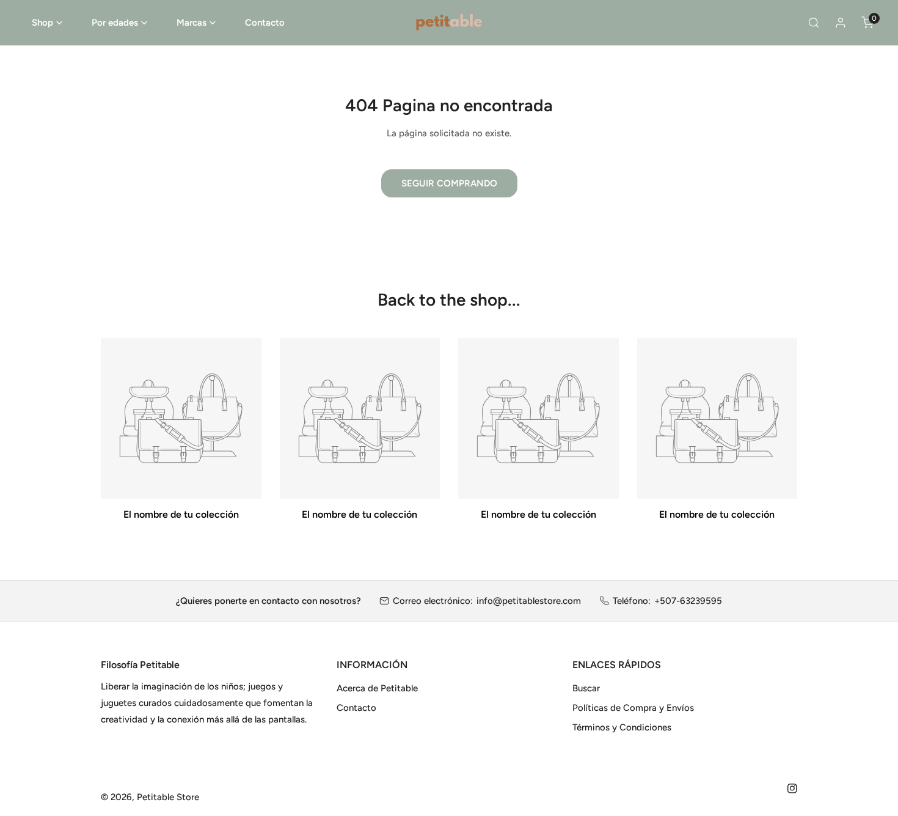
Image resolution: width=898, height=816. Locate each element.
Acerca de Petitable (377, 688)
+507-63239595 (688, 600)
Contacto (356, 707)
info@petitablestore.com (528, 600)
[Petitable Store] (449, 22)
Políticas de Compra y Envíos (633, 707)
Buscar (586, 688)
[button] (47, 23)
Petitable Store (168, 797)
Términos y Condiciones (621, 727)
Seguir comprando (449, 183)
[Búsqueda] (813, 22)
